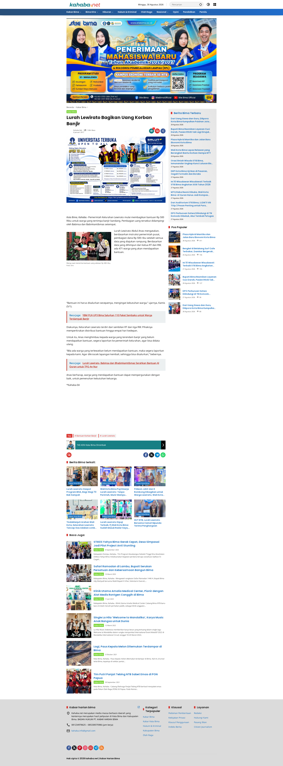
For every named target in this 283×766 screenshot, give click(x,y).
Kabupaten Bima (151, 730)
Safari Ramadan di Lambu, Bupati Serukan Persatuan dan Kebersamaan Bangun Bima (123, 568)
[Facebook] (145, 454)
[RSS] (101, 747)
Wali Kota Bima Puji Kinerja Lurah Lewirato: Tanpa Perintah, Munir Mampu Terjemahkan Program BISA (115, 492)
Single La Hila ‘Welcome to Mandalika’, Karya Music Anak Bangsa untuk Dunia (128, 619)
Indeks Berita (175, 726)
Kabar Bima (71, 112)
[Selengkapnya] (138, 707)
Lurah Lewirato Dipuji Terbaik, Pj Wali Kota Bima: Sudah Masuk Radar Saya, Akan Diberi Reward (114, 525)
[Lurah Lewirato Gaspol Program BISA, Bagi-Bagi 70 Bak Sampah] (82, 476)
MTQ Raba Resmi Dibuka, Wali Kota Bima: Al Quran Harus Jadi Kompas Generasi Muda (190, 194)
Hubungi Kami (201, 717)
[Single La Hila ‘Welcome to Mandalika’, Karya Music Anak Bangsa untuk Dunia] (78, 625)
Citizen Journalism (203, 726)
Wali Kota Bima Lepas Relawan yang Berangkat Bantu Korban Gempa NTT (191, 151)
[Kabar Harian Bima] (84, 4)
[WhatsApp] (163, 454)
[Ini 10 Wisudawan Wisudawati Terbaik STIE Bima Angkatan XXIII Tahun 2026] (174, 266)
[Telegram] (157, 454)
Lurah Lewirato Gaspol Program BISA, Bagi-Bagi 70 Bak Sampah (81, 492)
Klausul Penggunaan (178, 722)
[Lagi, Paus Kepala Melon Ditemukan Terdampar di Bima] (78, 653)
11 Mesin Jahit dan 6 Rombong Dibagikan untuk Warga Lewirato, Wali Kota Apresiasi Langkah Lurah (148, 492)
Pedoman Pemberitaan (179, 713)
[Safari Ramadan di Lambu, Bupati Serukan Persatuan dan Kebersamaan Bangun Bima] (78, 573)
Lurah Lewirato (108, 435)
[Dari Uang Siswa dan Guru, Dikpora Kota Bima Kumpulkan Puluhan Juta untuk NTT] (174, 308)
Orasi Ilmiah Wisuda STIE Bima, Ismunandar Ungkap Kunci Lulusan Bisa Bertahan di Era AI (192, 162)
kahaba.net (77, 130)
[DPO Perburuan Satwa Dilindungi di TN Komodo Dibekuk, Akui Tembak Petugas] (174, 294)
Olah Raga (148, 735)
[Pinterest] (79, 747)
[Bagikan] (163, 130)
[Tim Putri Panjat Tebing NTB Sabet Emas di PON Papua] (78, 681)
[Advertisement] (100, 207)
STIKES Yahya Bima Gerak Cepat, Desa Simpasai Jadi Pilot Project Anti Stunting (126, 543)
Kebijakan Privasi (176, 717)
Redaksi (198, 713)
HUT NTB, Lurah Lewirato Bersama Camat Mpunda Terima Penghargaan (147, 523)
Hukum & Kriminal (152, 726)
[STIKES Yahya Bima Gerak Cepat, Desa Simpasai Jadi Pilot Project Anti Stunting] (78, 550)
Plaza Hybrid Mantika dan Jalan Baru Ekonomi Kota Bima (190, 141)
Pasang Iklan (200, 722)
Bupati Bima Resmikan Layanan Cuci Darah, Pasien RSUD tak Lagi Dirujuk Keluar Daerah (190, 130)
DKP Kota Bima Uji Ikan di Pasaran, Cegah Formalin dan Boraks (189, 173)
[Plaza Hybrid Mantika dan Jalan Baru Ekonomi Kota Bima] (174, 237)
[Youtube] (90, 747)
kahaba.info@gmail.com (83, 730)
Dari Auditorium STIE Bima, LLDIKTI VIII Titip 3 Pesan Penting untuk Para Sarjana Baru (191, 204)
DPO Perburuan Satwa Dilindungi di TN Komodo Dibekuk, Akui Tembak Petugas (192, 215)
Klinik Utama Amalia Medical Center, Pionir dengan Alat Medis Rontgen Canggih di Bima (128, 592)
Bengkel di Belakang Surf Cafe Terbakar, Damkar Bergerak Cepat (199, 250)
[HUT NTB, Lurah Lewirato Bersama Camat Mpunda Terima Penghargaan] (150, 508)
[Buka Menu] (215, 4)
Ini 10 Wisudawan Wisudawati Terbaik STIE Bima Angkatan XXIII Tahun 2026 (191, 183)
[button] (201, 4)
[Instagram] (85, 747)
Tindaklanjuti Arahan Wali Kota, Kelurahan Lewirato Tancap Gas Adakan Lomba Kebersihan (81, 525)
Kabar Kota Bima (75, 483)
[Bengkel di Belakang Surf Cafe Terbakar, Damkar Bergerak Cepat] (174, 251)
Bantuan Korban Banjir (86, 435)
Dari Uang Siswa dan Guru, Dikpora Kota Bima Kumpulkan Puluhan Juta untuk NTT (190, 120)
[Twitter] (151, 454)
